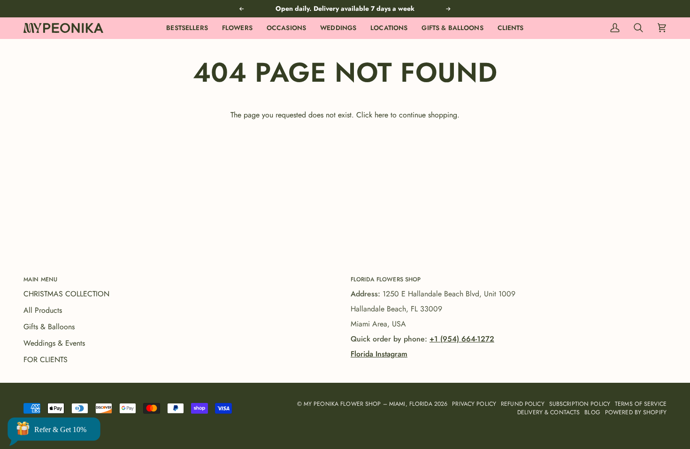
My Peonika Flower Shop (342, 404)
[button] (237, 28)
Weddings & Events (54, 343)
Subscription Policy (579, 404)
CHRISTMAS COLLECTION (66, 293)
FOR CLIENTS (45, 359)
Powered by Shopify (636, 412)
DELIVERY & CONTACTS (548, 412)
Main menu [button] (40, 279)
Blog (592, 412)
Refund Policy (522, 404)
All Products (42, 310)
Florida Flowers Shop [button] (386, 279)
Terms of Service (641, 404)
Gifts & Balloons (49, 326)
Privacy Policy (474, 404)
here (381, 114)
